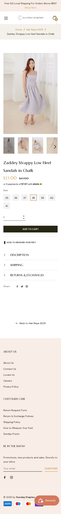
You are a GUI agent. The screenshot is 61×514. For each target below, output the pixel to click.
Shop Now (30, 7)
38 (33, 197)
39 (42, 197)
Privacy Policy (11, 386)
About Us (8, 362)
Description (19, 255)
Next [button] (55, 147)
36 (15, 197)
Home (18, 29)
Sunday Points (11, 433)
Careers (7, 380)
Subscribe (51, 468)
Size (5, 190)
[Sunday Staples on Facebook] (4, 477)
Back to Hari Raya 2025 (32, 323)
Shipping (16, 265)
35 (6, 197)
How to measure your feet (21, 242)
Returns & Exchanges (26, 275)
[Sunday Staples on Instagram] (11, 477)
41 (6, 205)
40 (51, 197)
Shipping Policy (11, 422)
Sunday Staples (25, 497)
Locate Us (9, 374)
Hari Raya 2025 (34, 29)
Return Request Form (15, 410)
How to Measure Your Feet (18, 427)
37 (24, 197)
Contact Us (9, 368)
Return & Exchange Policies (18, 416)
